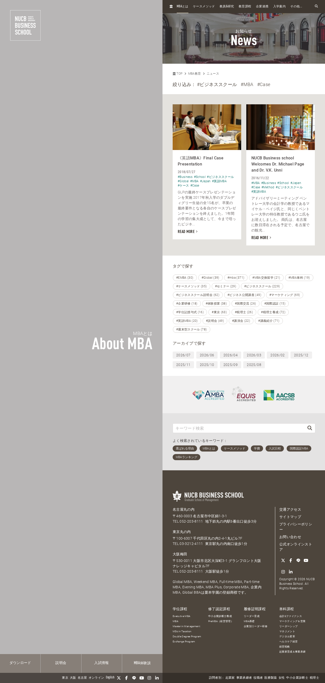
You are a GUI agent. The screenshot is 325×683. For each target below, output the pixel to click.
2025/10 (207, 365)
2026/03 (254, 355)
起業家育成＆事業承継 (292, 651)
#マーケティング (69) (284, 295)
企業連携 (262, 6)
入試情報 (101, 663)
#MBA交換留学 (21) (266, 277)
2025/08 (254, 365)
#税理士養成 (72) (273, 312)
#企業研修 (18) (187, 303)
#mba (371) (236, 277)
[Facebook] (126, 678)
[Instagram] (149, 678)
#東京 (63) (219, 312)
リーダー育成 (251, 616)
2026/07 (183, 355)
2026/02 (277, 355)
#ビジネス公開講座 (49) (244, 295)
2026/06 (207, 355)
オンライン (96, 677)
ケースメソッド (204, 6)
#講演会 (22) (241, 321)
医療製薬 (270, 677)
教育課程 (245, 6)
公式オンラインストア (295, 547)
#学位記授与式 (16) (190, 312)
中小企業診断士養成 (220, 616)
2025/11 (183, 365)
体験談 (142, 663)
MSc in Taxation (182, 631)
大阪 (73, 677)
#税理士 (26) (244, 312)
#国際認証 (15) (275, 303)
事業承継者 (244, 677)
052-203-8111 (191, 521)
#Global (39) (210, 277)
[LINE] (134, 678)
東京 (65, 677)
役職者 (258, 677)
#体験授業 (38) (216, 303)
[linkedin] (157, 678)
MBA (175, 621)
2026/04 (230, 355)
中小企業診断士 (297, 677)
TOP (179, 73)
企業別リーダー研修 (255, 626)
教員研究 (227, 6)
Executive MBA (181, 616)
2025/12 (301, 355)
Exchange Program (184, 641)
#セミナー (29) (225, 286)
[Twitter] (119, 678)
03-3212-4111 (191, 544)
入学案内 (279, 6)
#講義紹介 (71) (269, 321)
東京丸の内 (182, 532)
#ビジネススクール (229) (262, 286)
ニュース (213, 73)
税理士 (314, 677)
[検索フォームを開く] (316, 6)
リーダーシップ (288, 626)
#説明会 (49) (215, 321)
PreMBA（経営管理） (220, 621)
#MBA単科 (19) (299, 277)
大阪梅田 (180, 554)
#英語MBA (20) (187, 321)
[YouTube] (141, 678)
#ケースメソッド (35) (191, 286)
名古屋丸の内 (183, 509)
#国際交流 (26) (245, 303)
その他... (296, 6)
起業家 (230, 677)
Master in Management (186, 626)
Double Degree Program (187, 636)
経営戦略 (284, 646)
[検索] (309, 428)
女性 (282, 677)
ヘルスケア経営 (288, 641)
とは (182, 6)
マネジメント (287, 631)
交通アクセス (290, 509)
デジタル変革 (287, 636)
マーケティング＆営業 (292, 621)
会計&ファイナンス (290, 616)
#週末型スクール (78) (191, 329)
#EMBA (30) (184, 277)
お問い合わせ (290, 537)
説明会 (60, 663)
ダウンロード (20, 663)
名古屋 (82, 677)
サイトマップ (290, 517)
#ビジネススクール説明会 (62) (197, 295)
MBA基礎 (249, 621)
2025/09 (230, 365)
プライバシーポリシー (295, 526)
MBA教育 (194, 73)
